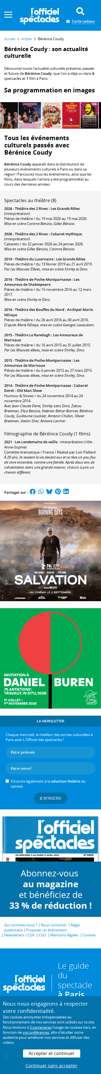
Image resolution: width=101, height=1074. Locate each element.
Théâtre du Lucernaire (34, 259)
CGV (31, 935)
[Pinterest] (58, 492)
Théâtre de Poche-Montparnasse (43, 279)
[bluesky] (49, 492)
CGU (42, 935)
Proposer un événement (46, 929)
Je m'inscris (50, 798)
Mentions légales (64, 935)
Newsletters (14, 935)
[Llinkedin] (66, 492)
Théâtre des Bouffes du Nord (39, 309)
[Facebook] (33, 492)
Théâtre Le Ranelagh (32, 334)
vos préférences (36, 1032)
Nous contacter (53, 924)
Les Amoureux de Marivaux (41, 363)
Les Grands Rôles (65, 208)
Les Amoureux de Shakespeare (41, 282)
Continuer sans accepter (51, 1066)
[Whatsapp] (41, 492)
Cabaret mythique (66, 233)
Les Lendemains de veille (36, 441)
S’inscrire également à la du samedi (48, 784)
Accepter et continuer (52, 1053)
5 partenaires (41, 1027)
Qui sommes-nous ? (20, 924)
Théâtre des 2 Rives (31, 208)
